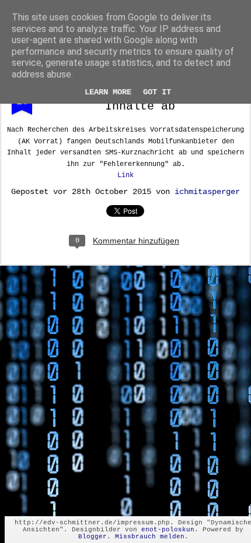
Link (125, 175)
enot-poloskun (167, 529)
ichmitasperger (207, 191)
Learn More (108, 92)
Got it (157, 92)
